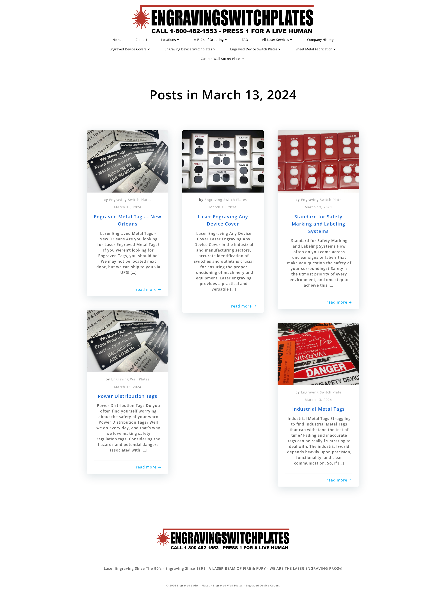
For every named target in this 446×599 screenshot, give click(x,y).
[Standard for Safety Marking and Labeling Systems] (318, 161)
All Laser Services (275, 39)
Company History (320, 39)
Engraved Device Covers (128, 49)
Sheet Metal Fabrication (313, 49)
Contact (141, 39)
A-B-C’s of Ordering (209, 39)
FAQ (245, 39)
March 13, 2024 (127, 207)
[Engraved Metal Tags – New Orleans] (127, 161)
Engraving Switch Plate (321, 199)
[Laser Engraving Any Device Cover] (223, 161)
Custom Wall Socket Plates (221, 58)
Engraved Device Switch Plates (253, 49)
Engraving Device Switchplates (188, 49)
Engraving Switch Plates (130, 199)
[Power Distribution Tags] (127, 340)
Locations (168, 39)
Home (116, 39)
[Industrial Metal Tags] (318, 353)
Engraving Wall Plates (130, 379)
